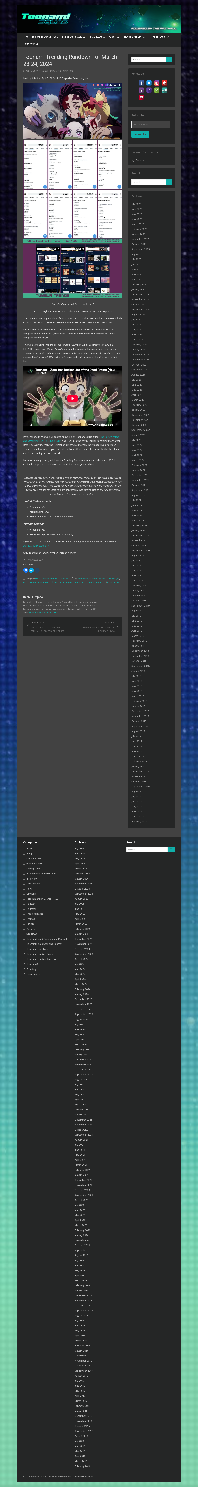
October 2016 (139, 781)
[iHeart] (141, 95)
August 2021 (138, 495)
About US (114, 36)
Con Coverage (33, 858)
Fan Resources (160, 36)
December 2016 (140, 771)
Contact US (31, 43)
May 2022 (136, 449)
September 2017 (140, 726)
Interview (31, 878)
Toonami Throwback (37, 948)
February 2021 (139, 525)
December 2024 (140, 294)
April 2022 (136, 455)
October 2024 (139, 304)
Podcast (30, 903)
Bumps (30, 853)
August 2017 (138, 731)
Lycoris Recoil (46, 582)
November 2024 (140, 299)
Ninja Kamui (59, 582)
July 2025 (136, 259)
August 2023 (138, 374)
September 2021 (140, 490)
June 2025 (136, 264)
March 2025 (137, 279)
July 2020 (136, 560)
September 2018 (140, 665)
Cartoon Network (97, 578)
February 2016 (139, 821)
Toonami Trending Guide (39, 953)
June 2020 (136, 565)
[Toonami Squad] (99, 19)
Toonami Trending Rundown (54, 578)
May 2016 (136, 806)
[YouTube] (164, 81)
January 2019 (138, 645)
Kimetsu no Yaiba (31, 582)
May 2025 (136, 269)
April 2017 (136, 751)
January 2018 (138, 706)
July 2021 (136, 500)
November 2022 (140, 419)
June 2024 (136, 324)
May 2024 (136, 329)
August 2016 (138, 791)
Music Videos (33, 883)
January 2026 (138, 234)
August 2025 (138, 254)
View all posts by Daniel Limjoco (44, 612)
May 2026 (136, 214)
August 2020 (138, 555)
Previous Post (47, 626)
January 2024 (138, 349)
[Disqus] (72, 674)
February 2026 (139, 229)
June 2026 (136, 208)
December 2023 (140, 354)
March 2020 (137, 580)
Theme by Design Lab (83, 1476)
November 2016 (140, 776)
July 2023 (136, 379)
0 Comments (66, 70)
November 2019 (140, 595)
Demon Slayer (112, 578)
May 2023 (136, 389)
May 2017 (136, 746)
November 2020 (140, 540)
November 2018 (140, 655)
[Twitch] (149, 88)
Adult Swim (83, 578)
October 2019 (139, 600)
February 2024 (139, 344)
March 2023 (137, 399)
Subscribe (140, 134)
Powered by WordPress (60, 1476)
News (38, 578)
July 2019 (136, 615)
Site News (31, 933)
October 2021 (139, 485)
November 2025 (140, 239)
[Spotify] (156, 88)
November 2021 (140, 480)
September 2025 (140, 249)
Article (29, 848)
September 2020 (140, 550)
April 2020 (136, 575)
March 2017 (137, 756)
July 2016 (136, 796)
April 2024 (136, 334)
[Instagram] (156, 81)
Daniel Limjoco (49, 70)
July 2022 (136, 439)
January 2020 (138, 590)
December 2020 (140, 535)
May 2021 (136, 510)
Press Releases (97, 36)
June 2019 (136, 620)
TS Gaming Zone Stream (45, 36)
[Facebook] (141, 81)
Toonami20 (32, 963)
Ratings (30, 923)
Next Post (97, 626)
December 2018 (140, 650)
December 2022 (140, 414)
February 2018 (139, 700)
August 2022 (138, 434)
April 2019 (136, 630)
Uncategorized (34, 973)
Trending (31, 969)
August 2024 (138, 314)
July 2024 (136, 319)
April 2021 (136, 515)
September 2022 (140, 429)
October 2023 (139, 364)
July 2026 (136, 203)
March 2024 (137, 339)
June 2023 (136, 384)
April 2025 (136, 274)
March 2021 (137, 520)
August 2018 (138, 670)
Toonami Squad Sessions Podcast (44, 943)
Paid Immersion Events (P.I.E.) (42, 898)
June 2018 (136, 680)
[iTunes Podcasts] (141, 88)
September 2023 (140, 369)
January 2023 (138, 409)
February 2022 (139, 465)
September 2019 (140, 605)
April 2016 (136, 811)
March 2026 (137, 224)
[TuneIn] (164, 88)
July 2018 (136, 675)
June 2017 (136, 741)
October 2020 (139, 545)
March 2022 (137, 459)
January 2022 (138, 470)
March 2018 (137, 696)
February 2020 (139, 585)
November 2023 (140, 359)
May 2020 (136, 570)
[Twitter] (149, 81)
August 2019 (138, 610)
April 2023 (136, 394)
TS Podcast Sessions (73, 36)
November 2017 (140, 716)
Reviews (31, 928)
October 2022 (139, 424)
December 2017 (140, 711)
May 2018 (136, 685)
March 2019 (137, 635)
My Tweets (137, 160)
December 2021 (140, 475)
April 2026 (136, 218)
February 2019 (139, 640)
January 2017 (138, 766)
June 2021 (136, 505)
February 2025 (139, 284)
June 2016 (136, 801)
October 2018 (139, 660)
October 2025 (139, 244)
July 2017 (136, 736)
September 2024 (140, 309)
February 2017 (139, 761)
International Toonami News (41, 873)
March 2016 (137, 816)
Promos (30, 918)
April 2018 (136, 690)
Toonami (70, 582)
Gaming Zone (33, 868)
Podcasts (31, 908)
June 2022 (136, 444)
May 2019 (136, 625)
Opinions (31, 893)
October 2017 (139, 721)
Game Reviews (34, 863)
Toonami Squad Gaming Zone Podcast (46, 938)
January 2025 (138, 289)
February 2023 (139, 404)
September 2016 (140, 786)
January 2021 (138, 530)
